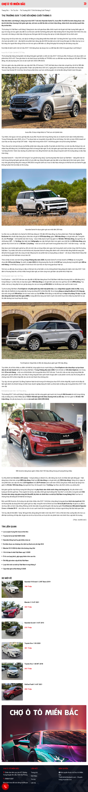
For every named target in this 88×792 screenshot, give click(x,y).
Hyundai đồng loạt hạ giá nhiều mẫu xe (16, 540)
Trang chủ (34, 772)
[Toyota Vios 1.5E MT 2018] (12, 671)
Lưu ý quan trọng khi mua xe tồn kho (15, 532)
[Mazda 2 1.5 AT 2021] (12, 609)
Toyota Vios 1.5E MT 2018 (33, 664)
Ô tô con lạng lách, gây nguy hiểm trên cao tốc (19, 556)
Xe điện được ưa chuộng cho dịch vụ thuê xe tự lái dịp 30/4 (23, 544)
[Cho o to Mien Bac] (14, 4)
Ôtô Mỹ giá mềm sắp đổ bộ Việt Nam (16, 560)
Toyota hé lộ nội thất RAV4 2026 (14, 536)
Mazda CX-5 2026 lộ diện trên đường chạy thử (19, 548)
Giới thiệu (34, 776)
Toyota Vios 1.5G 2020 (32, 643)
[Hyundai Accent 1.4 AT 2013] (12, 630)
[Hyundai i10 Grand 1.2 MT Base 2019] (12, 589)
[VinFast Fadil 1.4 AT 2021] (12, 691)
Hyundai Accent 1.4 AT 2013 (34, 623)
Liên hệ (33, 783)
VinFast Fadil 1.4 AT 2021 (33, 684)
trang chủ (5, 10)
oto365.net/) (82, 520)
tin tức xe (14, 10)
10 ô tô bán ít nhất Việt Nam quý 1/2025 (16, 552)
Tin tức (33, 779)
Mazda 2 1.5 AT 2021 (31, 602)
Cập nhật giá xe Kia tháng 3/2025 (14, 569)
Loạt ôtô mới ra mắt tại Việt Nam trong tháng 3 (19, 564)
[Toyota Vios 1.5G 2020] (12, 650)
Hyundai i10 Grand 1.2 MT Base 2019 (37, 582)
